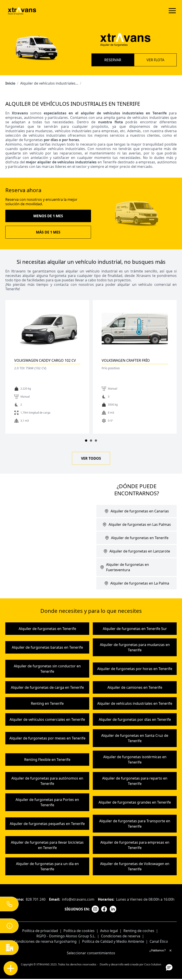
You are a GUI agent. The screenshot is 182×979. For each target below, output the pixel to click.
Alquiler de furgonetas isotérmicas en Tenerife (134, 759)
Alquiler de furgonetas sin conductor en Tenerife (47, 669)
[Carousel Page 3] (96, 440)
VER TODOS (91, 458)
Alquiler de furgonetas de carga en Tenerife (47, 687)
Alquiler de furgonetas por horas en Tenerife (134, 668)
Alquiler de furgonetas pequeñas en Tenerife (47, 823)
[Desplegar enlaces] (11, 968)
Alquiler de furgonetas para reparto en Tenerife (134, 781)
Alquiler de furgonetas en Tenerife (47, 628)
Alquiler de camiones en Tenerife (134, 687)
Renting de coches (138, 930)
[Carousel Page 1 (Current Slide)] (86, 440)
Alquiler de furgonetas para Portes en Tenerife (47, 802)
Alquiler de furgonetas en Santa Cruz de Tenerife (134, 738)
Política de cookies (79, 930)
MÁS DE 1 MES (48, 232)
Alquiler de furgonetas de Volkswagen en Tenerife (134, 866)
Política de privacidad (40, 930)
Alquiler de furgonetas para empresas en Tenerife (134, 845)
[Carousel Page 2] (91, 440)
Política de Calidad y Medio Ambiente (113, 941)
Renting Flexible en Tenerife (47, 759)
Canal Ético (159, 941)
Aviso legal (109, 930)
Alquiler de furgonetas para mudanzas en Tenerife (135, 647)
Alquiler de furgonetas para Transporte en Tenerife (134, 824)
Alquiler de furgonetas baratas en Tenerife (47, 647)
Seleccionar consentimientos (91, 953)
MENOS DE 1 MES (48, 215)
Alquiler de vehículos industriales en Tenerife (134, 703)
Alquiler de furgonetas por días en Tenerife (135, 719)
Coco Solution (152, 964)
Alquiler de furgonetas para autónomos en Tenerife (47, 781)
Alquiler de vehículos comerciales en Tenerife (47, 719)
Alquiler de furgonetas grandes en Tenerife (135, 802)
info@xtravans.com (78, 899)
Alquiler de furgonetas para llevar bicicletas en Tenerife (47, 845)
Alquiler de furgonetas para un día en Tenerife (47, 866)
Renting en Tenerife (47, 703)
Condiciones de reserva (120, 936)
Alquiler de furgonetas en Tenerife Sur (135, 628)
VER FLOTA (155, 59)
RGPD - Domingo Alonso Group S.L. (65, 936)
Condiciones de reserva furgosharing (45, 941)
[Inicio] (22, 10)
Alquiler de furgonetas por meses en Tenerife (47, 738)
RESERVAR (112, 59)
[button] (169, 967)
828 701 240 (36, 899)
